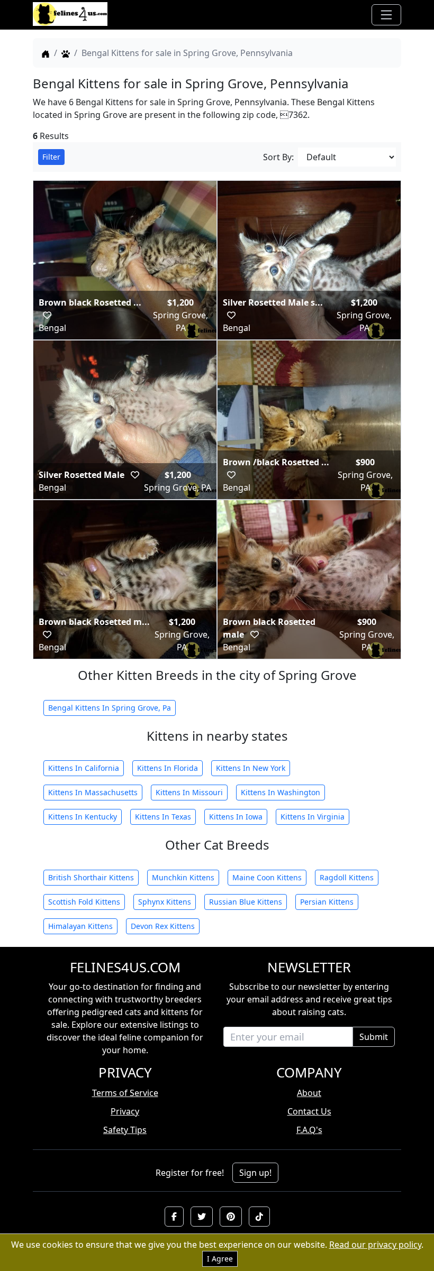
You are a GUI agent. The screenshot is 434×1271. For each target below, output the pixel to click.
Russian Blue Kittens (245, 902)
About (309, 1093)
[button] (174, 1216)
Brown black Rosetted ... (90, 302)
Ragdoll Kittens (347, 877)
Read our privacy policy (375, 1244)
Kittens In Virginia (313, 817)
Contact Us (309, 1111)
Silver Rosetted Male (82, 475)
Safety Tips (125, 1130)
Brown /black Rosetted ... (276, 462)
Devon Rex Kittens (163, 926)
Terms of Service (125, 1093)
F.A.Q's (309, 1130)
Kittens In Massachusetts (93, 792)
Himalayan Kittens (80, 926)
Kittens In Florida (167, 768)
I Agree (220, 1259)
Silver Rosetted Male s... (273, 302)
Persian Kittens (327, 902)
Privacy (125, 1111)
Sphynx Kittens (164, 902)
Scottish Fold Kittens (84, 902)
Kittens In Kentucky (82, 817)
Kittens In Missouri (189, 792)
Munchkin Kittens (183, 877)
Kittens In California (83, 768)
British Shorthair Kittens (91, 877)
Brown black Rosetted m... (94, 622)
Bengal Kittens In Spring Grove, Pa (109, 708)
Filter (51, 157)
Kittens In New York (250, 768)
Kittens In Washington (280, 792)
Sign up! (255, 1172)
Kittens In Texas (163, 817)
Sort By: (278, 157)
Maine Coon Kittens (267, 877)
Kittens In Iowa (236, 817)
